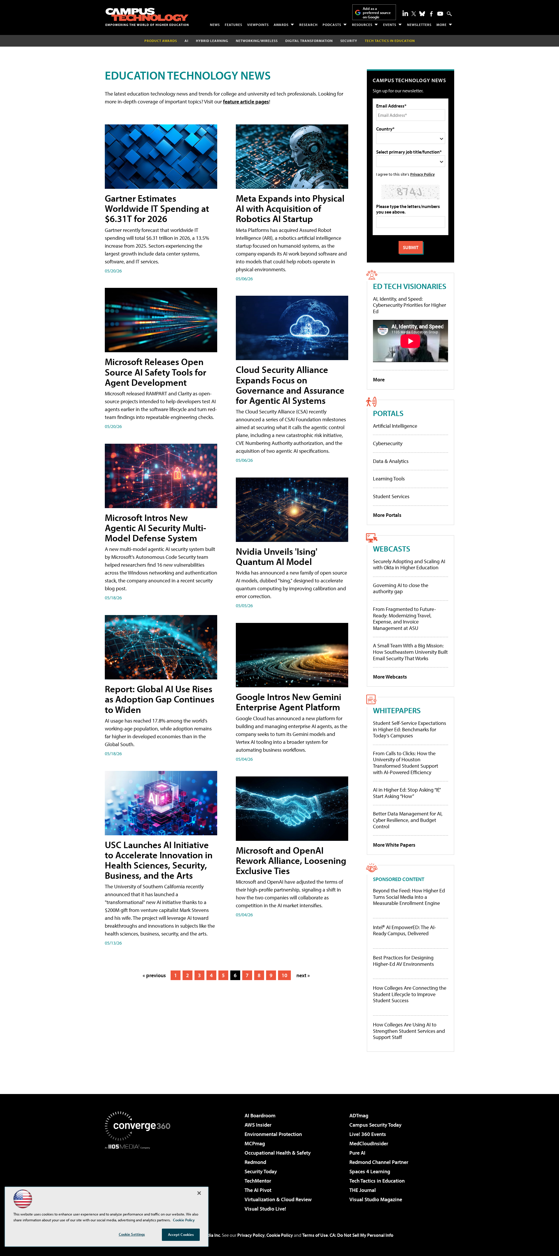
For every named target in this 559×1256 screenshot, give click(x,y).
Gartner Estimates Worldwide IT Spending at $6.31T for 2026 (157, 208)
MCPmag (255, 1143)
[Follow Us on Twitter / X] (413, 13)
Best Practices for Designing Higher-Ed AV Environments (403, 960)
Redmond (255, 1162)
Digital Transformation (309, 40)
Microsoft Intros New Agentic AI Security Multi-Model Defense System (155, 528)
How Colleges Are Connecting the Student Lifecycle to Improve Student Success (409, 994)
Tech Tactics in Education (377, 1180)
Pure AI (357, 1152)
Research (308, 24)
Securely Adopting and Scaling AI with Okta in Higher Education (409, 564)
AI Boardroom (260, 1115)
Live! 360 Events (367, 1134)
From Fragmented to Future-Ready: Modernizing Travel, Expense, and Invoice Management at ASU (404, 618)
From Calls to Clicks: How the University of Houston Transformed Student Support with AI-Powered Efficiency (405, 763)
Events (389, 24)
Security (348, 40)
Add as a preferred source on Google (377, 12)
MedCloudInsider (368, 1143)
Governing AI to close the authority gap (400, 588)
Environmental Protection (273, 1134)
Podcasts (332, 24)
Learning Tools (389, 478)
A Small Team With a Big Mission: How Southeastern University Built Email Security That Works (410, 651)
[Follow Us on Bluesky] (422, 14)
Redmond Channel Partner (378, 1162)
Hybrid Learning (212, 40)
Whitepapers (397, 710)
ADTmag (358, 1115)
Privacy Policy (422, 174)
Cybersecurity (387, 443)
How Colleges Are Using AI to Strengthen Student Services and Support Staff (409, 1030)
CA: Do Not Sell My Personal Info (361, 1235)
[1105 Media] (140, 1179)
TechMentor (258, 1180)
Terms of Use (315, 1235)
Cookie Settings (132, 1234)
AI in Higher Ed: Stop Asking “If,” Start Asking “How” (406, 792)
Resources (362, 24)
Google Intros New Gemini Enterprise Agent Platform (288, 702)
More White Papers (394, 844)
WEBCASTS (391, 548)
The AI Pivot (258, 1190)
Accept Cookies (181, 1234)
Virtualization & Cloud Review (278, 1199)
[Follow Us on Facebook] (431, 14)
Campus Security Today (375, 1124)
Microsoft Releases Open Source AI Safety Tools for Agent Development (155, 372)
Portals (388, 413)
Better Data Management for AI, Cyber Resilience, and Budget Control (408, 819)
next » (303, 975)
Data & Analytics (390, 461)
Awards (281, 24)
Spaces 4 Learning (369, 1171)
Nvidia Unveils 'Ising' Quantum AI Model (276, 556)
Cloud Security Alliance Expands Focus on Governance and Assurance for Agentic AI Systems (290, 385)
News (215, 24)
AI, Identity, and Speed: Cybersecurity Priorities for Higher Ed (409, 305)
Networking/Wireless (257, 40)
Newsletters (419, 24)
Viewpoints (258, 24)
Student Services (391, 496)
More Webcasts (390, 676)
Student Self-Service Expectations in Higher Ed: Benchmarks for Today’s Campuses (409, 729)
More (441, 24)
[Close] (199, 1193)
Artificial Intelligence (395, 425)
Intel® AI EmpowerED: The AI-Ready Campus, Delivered (404, 930)
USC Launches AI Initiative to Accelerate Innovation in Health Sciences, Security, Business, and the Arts (159, 860)
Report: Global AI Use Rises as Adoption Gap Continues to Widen (159, 699)
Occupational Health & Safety (278, 1152)
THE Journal (362, 1190)
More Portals (387, 515)
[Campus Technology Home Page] (147, 17)
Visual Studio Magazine (375, 1199)
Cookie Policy (279, 1235)
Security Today (261, 1171)
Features (233, 24)
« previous (154, 975)
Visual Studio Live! (265, 1208)
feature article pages (246, 101)
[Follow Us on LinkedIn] (405, 13)
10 (284, 975)
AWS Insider (258, 1124)
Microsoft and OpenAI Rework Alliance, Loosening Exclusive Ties (291, 860)
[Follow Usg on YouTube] (440, 14)
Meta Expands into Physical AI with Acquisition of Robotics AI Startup (290, 208)
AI (186, 40)
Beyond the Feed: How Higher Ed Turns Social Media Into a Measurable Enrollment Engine (409, 896)
